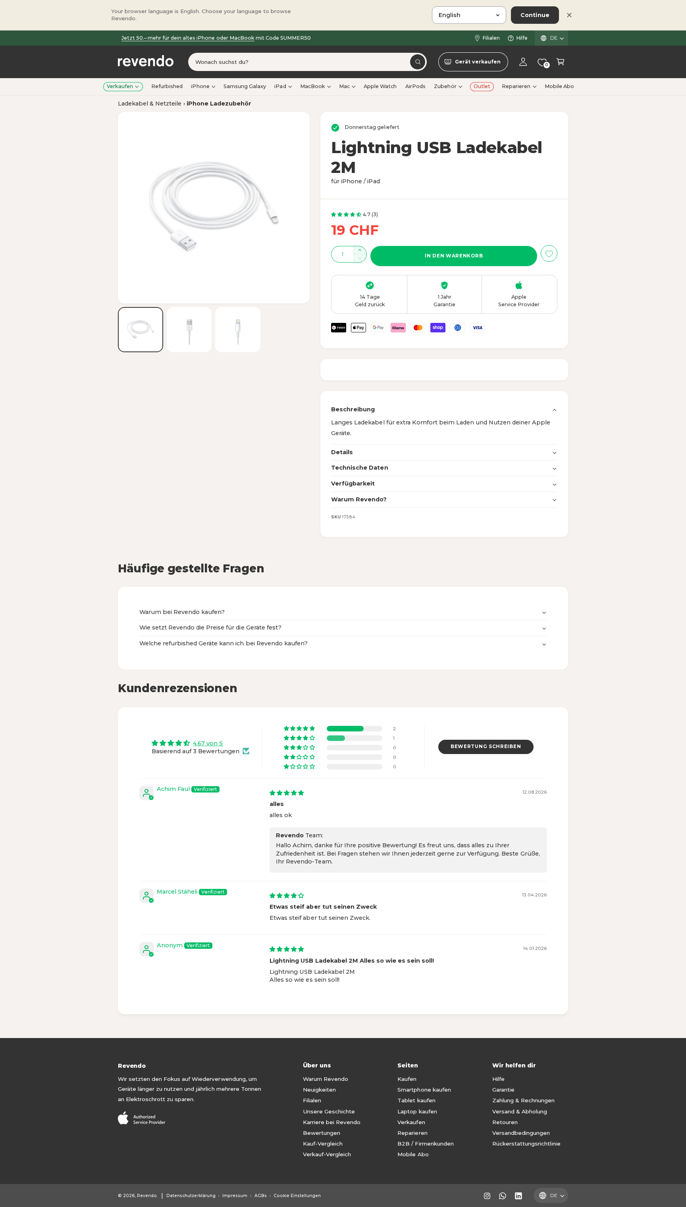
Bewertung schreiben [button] (486, 746)
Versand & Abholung (519, 1111)
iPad (280, 86)
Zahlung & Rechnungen (523, 1100)
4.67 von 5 (208, 743)
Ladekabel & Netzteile (149, 103)
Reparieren (516, 86)
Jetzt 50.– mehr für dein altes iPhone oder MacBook (187, 38)
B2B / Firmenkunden (425, 1143)
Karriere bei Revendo (331, 1122)
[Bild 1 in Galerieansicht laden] (140, 329)
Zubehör (445, 86)
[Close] (569, 15)
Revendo (147, 1195)
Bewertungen (321, 1133)
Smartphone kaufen (424, 1089)
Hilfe (522, 38)
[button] (560, 62)
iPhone (200, 86)
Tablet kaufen (416, 1100)
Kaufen (406, 1079)
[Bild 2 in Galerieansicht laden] (189, 329)
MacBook (312, 86)
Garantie (503, 1089)
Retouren (505, 1122)
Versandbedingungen (521, 1133)
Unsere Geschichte (329, 1111)
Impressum (234, 1195)
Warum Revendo (325, 1079)
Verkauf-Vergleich (327, 1154)
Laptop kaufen (417, 1111)
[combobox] (307, 62)
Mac (344, 86)
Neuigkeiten (319, 1089)
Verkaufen (120, 86)
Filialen (491, 38)
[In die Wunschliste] (549, 254)
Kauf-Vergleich (323, 1143)
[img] (287, 792)
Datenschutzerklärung (190, 1195)
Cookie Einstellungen (297, 1195)
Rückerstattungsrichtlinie (526, 1143)
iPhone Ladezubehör (219, 103)
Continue (534, 15)
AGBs (260, 1195)
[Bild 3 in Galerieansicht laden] (237, 329)
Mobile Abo (412, 1154)
